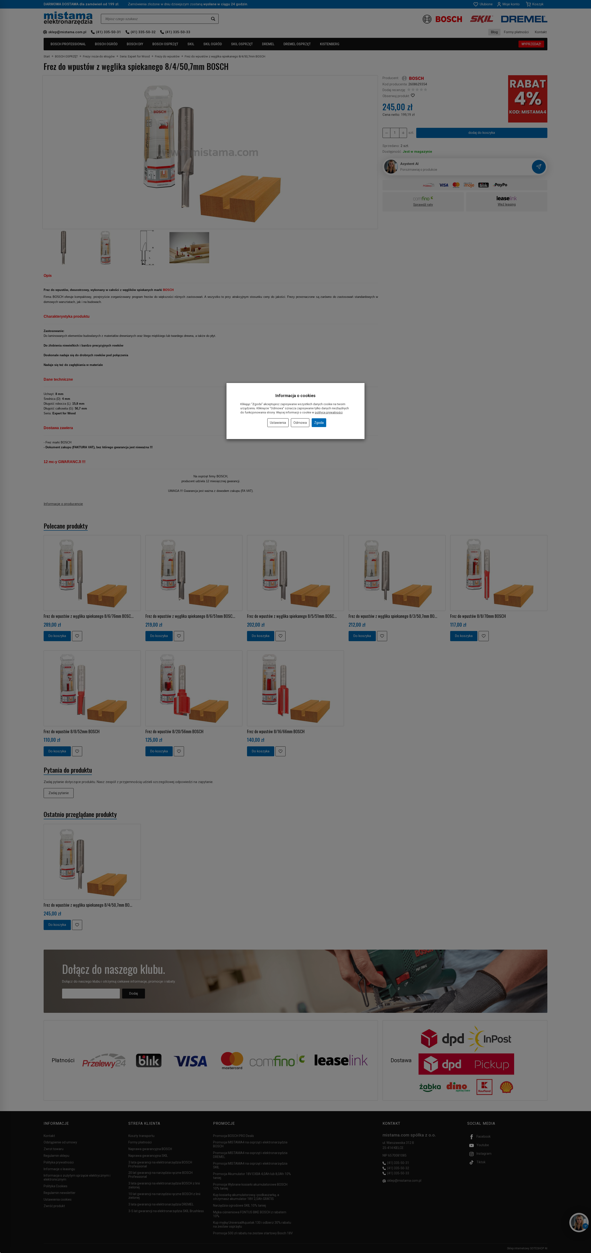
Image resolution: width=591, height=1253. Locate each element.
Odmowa (300, 423)
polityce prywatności (329, 412)
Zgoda (319, 423)
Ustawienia (278, 423)
